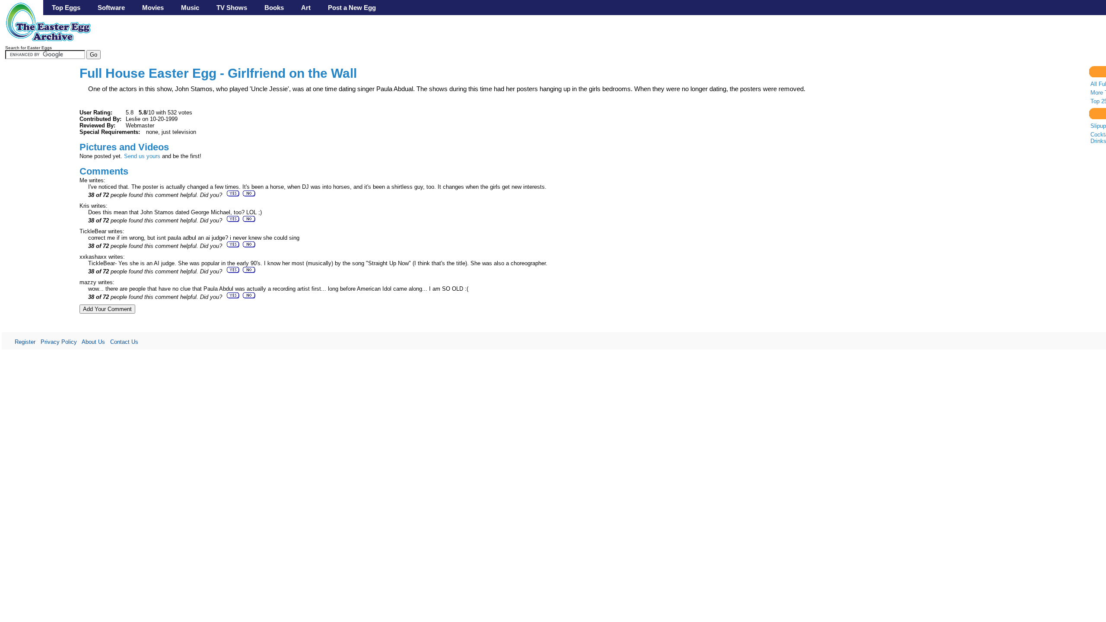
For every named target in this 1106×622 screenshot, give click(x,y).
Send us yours (142, 156)
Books (274, 7)
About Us (93, 342)
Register (25, 342)
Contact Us (124, 342)
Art (306, 7)
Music (190, 7)
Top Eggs (66, 7)
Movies (153, 7)
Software (111, 7)
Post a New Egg (352, 7)
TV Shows (231, 7)
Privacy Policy (59, 342)
